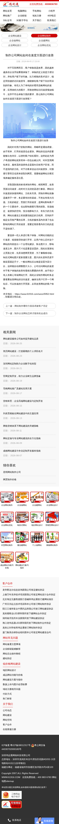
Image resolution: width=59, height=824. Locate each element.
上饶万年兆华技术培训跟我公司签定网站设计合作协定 (29, 594)
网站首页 (7, 11)
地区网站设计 (9, 670)
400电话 (52, 15)
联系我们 (51, 20)
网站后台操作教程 (11, 653)
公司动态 (7, 710)
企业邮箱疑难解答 (11, 649)
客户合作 (7, 724)
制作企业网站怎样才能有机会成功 (31, 313)
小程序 (51, 11)
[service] (44, 820)
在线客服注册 (9, 729)
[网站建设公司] (11, 4)
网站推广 (7, 15)
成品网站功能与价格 (13, 675)
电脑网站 (22, 11)
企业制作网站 (40, 275)
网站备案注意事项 (11, 644)
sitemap (10, 781)
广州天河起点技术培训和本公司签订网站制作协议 (27, 604)
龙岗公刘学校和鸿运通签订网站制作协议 (22, 627)
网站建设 (7, 715)
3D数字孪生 (22, 20)
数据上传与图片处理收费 (15, 684)
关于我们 (36, 20)
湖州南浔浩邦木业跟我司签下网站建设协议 (23, 618)
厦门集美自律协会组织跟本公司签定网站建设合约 (27, 632)
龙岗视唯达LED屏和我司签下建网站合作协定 (24, 613)
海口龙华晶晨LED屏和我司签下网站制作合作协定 (27, 623)
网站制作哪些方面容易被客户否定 (31, 306)
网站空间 (7, 720)
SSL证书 (7, 20)
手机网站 (36, 11)
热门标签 (7, 698)
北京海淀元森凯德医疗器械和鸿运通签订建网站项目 (28, 599)
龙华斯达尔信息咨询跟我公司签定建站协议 (23, 590)
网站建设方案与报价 (13, 679)
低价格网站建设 (11, 663)
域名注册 (36, 15)
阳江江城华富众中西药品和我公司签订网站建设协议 (28, 608)
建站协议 (7, 658)
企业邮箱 (22, 15)
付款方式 (7, 694)
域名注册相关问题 (11, 689)
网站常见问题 (10, 637)
